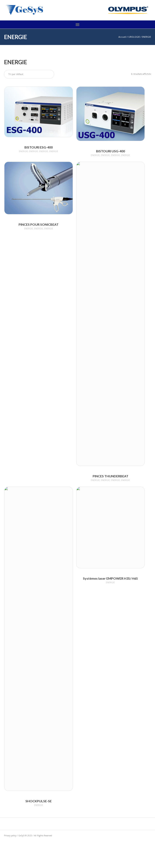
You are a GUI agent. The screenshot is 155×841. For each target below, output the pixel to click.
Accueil (122, 36)
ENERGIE (23, 151)
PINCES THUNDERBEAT (110, 476)
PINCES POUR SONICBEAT (39, 224)
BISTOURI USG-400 (110, 151)
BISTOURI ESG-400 (38, 147)
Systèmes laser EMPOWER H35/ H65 (110, 578)
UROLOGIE (134, 36)
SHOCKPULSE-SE (38, 801)
